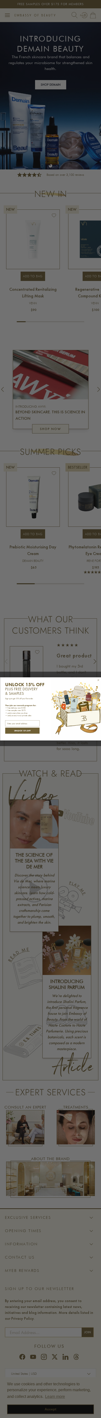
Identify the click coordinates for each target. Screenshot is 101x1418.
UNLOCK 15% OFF (22, 730)
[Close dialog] (98, 680)
